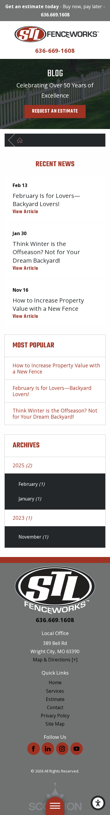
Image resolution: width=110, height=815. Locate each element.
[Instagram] (62, 748)
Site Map (55, 724)
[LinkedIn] (48, 748)
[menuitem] (55, 682)
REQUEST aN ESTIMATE (55, 111)
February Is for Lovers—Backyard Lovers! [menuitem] (52, 391)
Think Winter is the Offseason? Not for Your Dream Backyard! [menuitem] (55, 413)
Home (55, 682)
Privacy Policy (55, 715)
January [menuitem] (29, 498)
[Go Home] (23, 140)
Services (55, 691)
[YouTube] (76, 748)
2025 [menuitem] (22, 465)
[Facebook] (33, 748)
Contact (55, 707)
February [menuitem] (31, 484)
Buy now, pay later (82, 6)
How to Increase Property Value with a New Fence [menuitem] (56, 368)
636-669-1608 (55, 51)
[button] (98, 803)
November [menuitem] (33, 537)
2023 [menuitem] (22, 517)
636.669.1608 (55, 14)
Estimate (55, 699)
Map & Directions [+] (55, 659)
